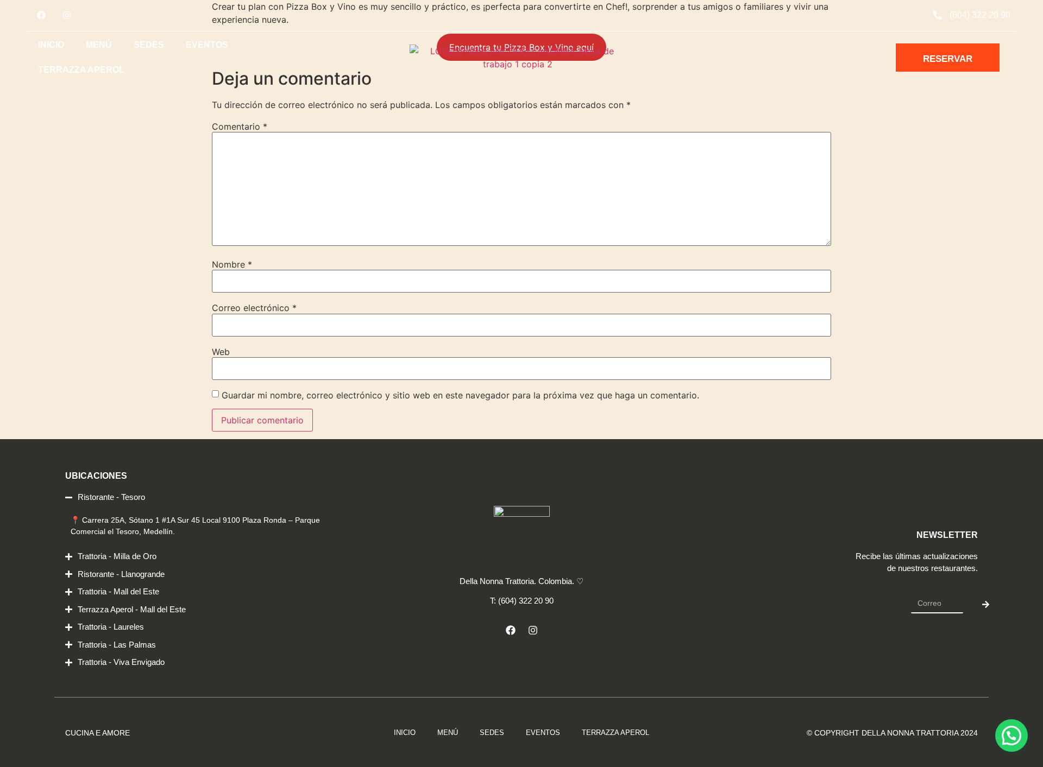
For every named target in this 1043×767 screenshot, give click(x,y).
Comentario (239, 126)
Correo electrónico (254, 307)
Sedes (149, 44)
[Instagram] (67, 15)
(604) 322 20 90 (980, 15)
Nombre (232, 264)
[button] (1011, 735)
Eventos (207, 44)
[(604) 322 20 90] (937, 15)
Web (221, 351)
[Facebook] (41, 15)
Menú (99, 44)
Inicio (51, 44)
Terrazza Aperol (81, 69)
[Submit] (986, 604)
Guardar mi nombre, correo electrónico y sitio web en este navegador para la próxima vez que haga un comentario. (460, 395)
